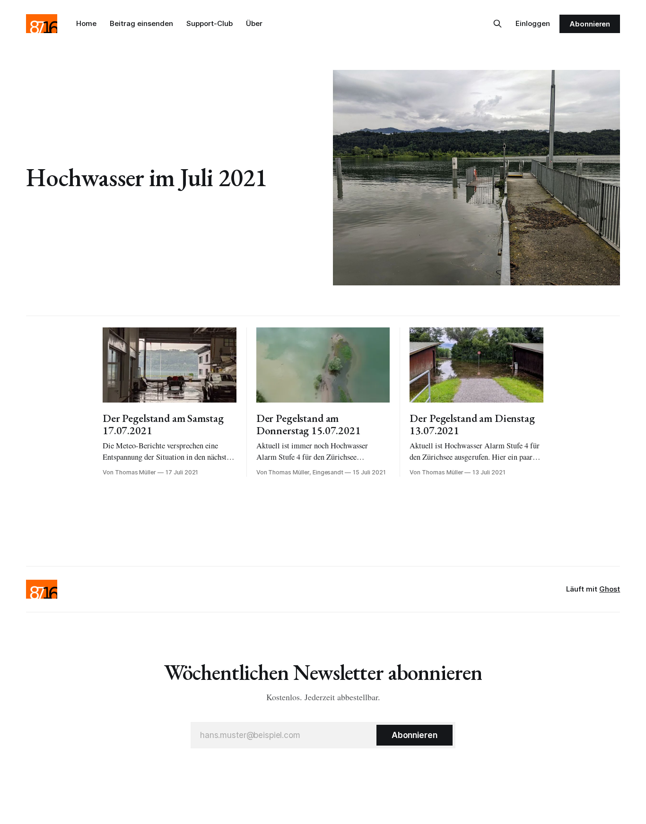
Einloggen (532, 23)
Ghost (609, 588)
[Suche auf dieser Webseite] (497, 23)
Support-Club (209, 23)
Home (86, 23)
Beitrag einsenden (141, 23)
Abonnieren (589, 23)
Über (254, 23)
